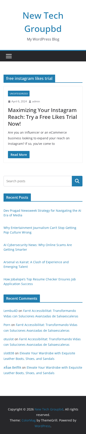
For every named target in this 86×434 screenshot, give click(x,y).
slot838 (9, 353)
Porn (7, 325)
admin (36, 101)
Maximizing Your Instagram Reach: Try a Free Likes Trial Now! (42, 116)
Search (77, 181)
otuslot (9, 339)
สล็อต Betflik (12, 367)
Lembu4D (11, 311)
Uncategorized (19, 93)
